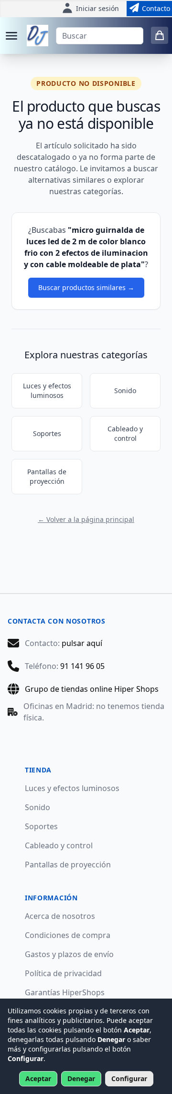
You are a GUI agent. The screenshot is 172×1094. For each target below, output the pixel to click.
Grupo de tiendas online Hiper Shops (92, 689)
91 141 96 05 (82, 666)
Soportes (47, 433)
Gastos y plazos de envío (69, 954)
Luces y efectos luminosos (47, 390)
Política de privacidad (63, 973)
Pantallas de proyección (46, 476)
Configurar (129, 1078)
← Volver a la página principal (86, 519)
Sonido (125, 390)
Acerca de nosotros (60, 916)
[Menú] (11, 35)
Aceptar (38, 1078)
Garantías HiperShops (65, 992)
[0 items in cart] (159, 35)
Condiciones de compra (67, 935)
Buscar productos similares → (86, 287)
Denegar (81, 1078)
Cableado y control (125, 433)
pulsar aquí (82, 643)
